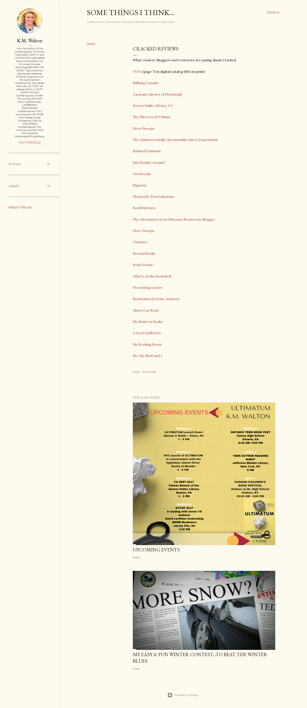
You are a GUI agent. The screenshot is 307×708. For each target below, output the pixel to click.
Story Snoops (143, 128)
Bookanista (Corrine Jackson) (156, 299)
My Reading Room (147, 344)
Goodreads (142, 174)
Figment (140, 185)
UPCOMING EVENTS (156, 549)
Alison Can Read (145, 310)
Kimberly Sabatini (147, 151)
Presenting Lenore (148, 287)
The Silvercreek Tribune (152, 117)
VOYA (138, 71)
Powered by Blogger (186, 694)
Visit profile (29, 142)
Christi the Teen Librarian (154, 196)
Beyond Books (144, 253)
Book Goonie (143, 265)
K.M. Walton (29, 40)
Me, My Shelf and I (147, 356)
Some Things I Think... (130, 12)
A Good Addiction (147, 333)
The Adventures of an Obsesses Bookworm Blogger (174, 219)
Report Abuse (20, 207)
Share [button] (91, 44)
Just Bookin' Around (148, 162)
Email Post (149, 371)
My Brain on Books (147, 321)
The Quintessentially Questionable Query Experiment (175, 140)
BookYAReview (145, 208)
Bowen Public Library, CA (152, 106)
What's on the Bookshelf (152, 276)
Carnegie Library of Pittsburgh (157, 94)
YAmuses (140, 242)
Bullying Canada (146, 83)
